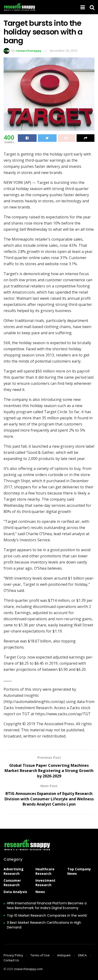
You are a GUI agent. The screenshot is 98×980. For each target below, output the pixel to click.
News (40, 891)
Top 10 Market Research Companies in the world (47, 915)
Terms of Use (40, 955)
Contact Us (11, 960)
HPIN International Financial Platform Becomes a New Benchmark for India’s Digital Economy (47, 905)
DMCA (82, 955)
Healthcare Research (44, 871)
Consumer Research (12, 882)
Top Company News (79, 871)
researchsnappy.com (28, 969)
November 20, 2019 (63, 50)
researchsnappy (28, 50)
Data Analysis (15, 891)
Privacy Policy (13, 955)
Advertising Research (14, 871)
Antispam (64, 955)
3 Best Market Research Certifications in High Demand (44, 925)
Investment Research (45, 882)
